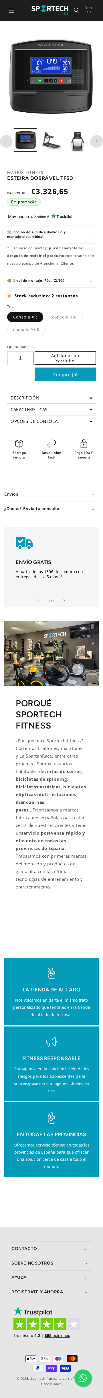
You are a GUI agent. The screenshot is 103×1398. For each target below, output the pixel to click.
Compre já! (65, 374)
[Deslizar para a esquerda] (6, 141)
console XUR (29, 331)
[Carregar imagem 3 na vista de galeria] (77, 140)
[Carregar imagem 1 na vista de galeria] (25, 140)
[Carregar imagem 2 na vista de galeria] (51, 140)
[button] (11, 10)
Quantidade (18, 346)
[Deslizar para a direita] (96, 141)
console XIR (67, 318)
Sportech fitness (44, 1378)
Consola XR (25, 317)
